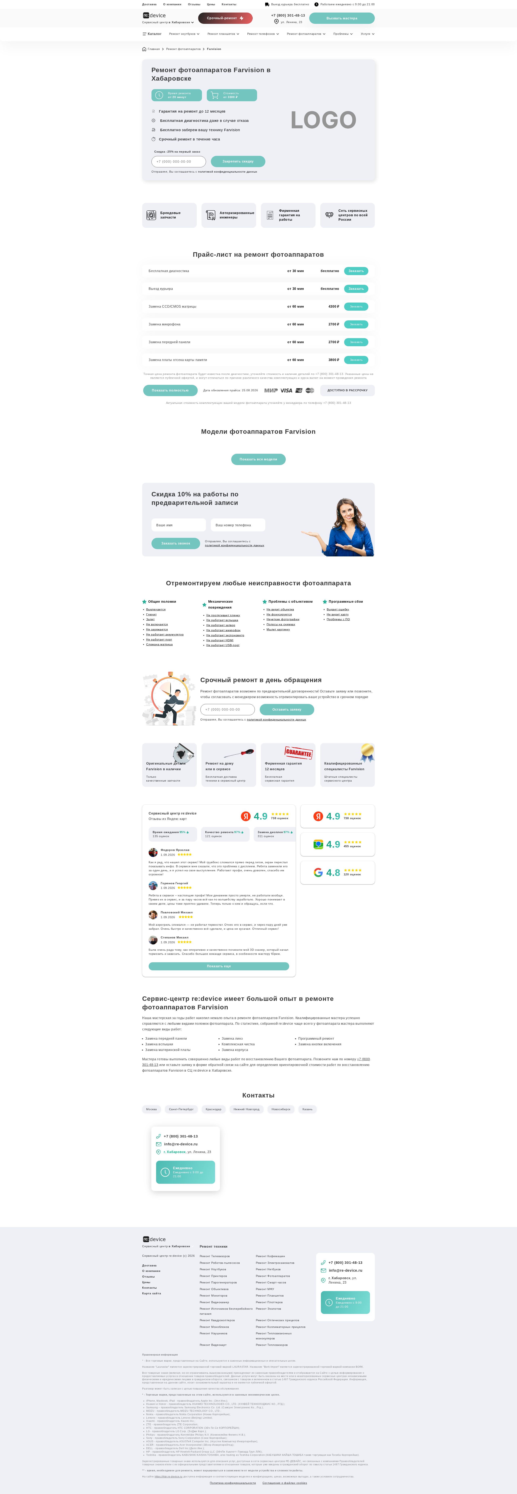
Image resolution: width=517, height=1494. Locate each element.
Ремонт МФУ (265, 1289)
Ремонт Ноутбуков (213, 1269)
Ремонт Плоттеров (269, 1302)
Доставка (149, 4)
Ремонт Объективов (214, 1289)
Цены (211, 4)
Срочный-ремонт (222, 18)
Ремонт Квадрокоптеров (217, 1320)
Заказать (356, 271)
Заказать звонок (175, 543)
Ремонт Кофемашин (270, 1256)
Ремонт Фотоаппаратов (273, 1276)
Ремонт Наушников (213, 1333)
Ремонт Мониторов (213, 1295)
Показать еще (219, 966)
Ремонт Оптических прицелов (277, 1320)
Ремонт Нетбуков (268, 1269)
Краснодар (214, 1109)
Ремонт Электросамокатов (275, 1262)
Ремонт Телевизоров (215, 1256)
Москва (151, 1109)
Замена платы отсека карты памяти (178, 360)
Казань (308, 1109)
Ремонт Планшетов (270, 1295)
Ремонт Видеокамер (214, 1302)
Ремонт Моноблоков (214, 1326)
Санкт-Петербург (181, 1109)
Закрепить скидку (238, 161)
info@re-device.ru (181, 1144)
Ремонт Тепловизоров (272, 1344)
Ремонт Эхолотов (268, 1308)
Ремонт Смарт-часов (271, 1282)
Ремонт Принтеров (213, 1276)
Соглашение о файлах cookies (285, 1483)
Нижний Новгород (247, 1109)
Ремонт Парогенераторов (218, 1282)
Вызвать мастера (342, 18)
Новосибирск (281, 1109)
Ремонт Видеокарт (213, 1344)
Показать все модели (258, 459)
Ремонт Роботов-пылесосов (220, 1262)
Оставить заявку (287, 709)
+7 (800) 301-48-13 (288, 15)
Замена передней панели (169, 342)
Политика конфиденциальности (233, 1483)
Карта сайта (151, 1293)
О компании (172, 4)
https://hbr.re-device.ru (169, 1476)
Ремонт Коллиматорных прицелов (281, 1326)
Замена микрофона (165, 324)
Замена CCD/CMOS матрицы (172, 306)
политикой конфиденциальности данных (227, 171)
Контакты (229, 4)
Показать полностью (170, 390)
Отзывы (194, 4)
